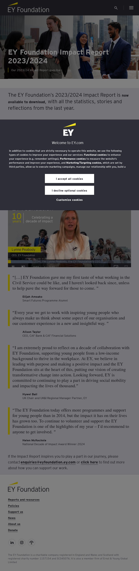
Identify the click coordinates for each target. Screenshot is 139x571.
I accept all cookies (69, 178)
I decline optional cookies (69, 190)
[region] (69, 165)
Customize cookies (69, 200)
